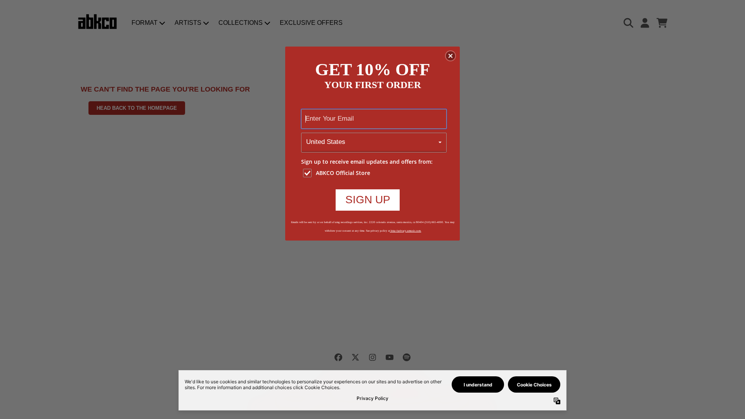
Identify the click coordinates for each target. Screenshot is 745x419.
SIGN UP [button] (367, 200)
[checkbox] (375, 173)
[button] (450, 56)
